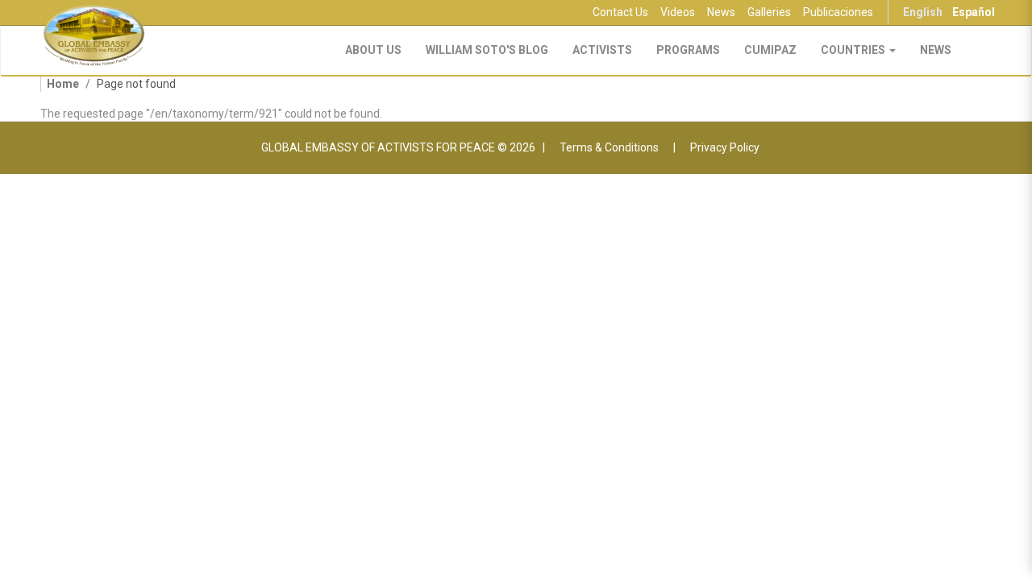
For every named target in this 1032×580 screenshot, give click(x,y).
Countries (854, 50)
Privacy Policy (724, 147)
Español (973, 12)
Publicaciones (838, 12)
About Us (373, 50)
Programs (688, 50)
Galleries (769, 12)
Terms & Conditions (609, 147)
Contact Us (620, 12)
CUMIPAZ (770, 50)
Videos (677, 12)
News (721, 12)
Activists (602, 50)
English (923, 12)
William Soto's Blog (487, 50)
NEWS (935, 50)
